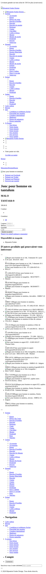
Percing (12, 40)
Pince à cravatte (14, 73)
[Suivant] (2, 409)
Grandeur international (17, 115)
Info (6, 110)
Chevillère (12, 31)
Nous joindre (13, 136)
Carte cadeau (9, 106)
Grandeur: (4, 216)
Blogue (7, 108)
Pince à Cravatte (14, 491)
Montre (11, 35)
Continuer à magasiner (19, 234)
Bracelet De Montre (16, 453)
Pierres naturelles (15, 121)
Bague (11, 17)
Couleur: (4, 209)
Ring (11, 436)
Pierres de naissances (16, 119)
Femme (7, 14)
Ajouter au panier (7, 232)
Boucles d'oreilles (15, 21)
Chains (11, 482)
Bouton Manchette (15, 52)
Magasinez (4, 168)
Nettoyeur (12, 42)
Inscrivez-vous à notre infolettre (11, 565)
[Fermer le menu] (24, 12)
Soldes (7, 94)
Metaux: (3, 225)
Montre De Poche (15, 461)
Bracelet (12, 23)
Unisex (7, 440)
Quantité (4, 227)
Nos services (13, 135)
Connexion (9, 561)
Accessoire (13, 16)
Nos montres (13, 133)
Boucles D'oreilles (15, 420)
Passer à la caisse (6, 234)
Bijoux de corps (14, 19)
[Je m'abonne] (2, 568)
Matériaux (12, 117)
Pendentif (12, 39)
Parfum (11, 65)
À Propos (8, 123)
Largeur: (4, 223)
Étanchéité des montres (17, 113)
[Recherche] (6, 148)
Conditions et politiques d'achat (19, 112)
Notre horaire (13, 131)
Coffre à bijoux (14, 33)
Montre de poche (15, 37)
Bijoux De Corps (15, 418)
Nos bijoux (13, 125)
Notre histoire (14, 129)
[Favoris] (6, 271)
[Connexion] (6, 146)
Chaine (11, 29)
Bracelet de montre (15, 25)
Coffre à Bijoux (14, 457)
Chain (11, 426)
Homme (8, 44)
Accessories (13, 445)
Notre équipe (13, 127)
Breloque (12, 27)
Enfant (7, 77)
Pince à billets (14, 71)
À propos (8, 539)
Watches (12, 438)
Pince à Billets (14, 489)
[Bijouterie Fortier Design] (10, 8)
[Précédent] (2, 254)
